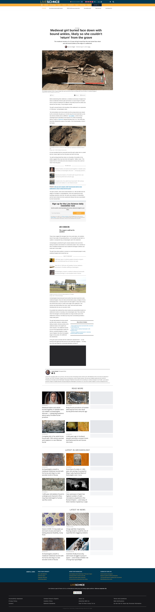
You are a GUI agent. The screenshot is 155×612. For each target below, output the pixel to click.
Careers (11, 603)
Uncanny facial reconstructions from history (78, 579)
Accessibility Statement (16, 598)
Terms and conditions (120, 598)
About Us (81, 598)
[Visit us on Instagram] (86, 2)
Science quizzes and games (107, 573)
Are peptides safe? (87, 8)
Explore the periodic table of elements (77, 577)
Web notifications (119, 601)
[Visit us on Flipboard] (90, 2)
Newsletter (83, 95)
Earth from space (41, 575)
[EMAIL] (55, 373)
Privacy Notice (53, 217)
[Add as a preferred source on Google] (77, 592)
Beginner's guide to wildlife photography (109, 575)
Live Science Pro (109, 8)
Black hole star (98, 8)
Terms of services (65, 216)
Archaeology (53, 5)
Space (77, 5)
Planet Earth (71, 5)
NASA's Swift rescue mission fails (73, 8)
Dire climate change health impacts (56, 8)
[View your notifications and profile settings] (110, 2)
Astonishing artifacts (42, 579)
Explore (89, 5)
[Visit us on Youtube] (88, 2)
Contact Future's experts (51, 598)
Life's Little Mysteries (42, 573)
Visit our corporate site (101, 588)
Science (64, 5)
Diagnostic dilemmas (42, 577)
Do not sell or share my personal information (127, 603)
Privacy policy (13, 601)
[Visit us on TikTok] (92, 2)
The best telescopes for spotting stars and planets (111, 577)
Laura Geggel (72, 46)
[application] (68, 355)
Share (53, 95)
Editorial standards (49, 603)
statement (60, 119)
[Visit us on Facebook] (82, 2)
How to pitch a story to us (87, 603)
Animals (46, 5)
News (89, 46)
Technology (82, 5)
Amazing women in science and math (77, 575)
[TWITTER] (52, 373)
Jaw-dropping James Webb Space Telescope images (80, 573)
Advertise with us (84, 601)
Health (59, 5)
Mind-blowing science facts (106, 579)
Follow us (77, 95)
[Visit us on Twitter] (84, 2)
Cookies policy (48, 601)
